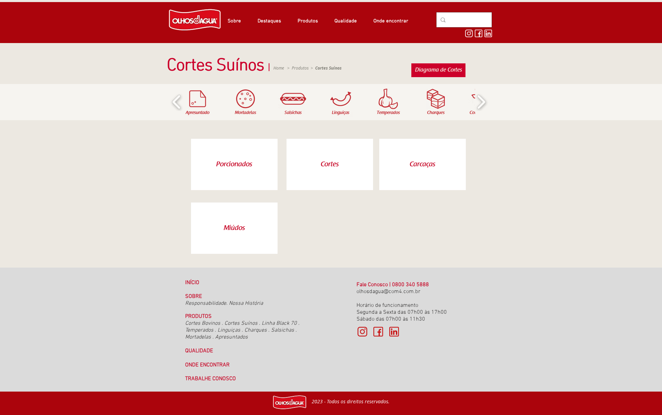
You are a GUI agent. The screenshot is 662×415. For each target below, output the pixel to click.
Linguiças (229, 330)
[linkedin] (488, 33)
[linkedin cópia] (394, 331)
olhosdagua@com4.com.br (388, 291)
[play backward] (176, 102)
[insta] (469, 33)
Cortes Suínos (241, 323)
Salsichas (282, 330)
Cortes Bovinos (203, 323)
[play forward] (481, 102)
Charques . (257, 330)
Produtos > (317, 68)
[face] (478, 33)
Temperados (199, 330)
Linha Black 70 (279, 323)
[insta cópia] (362, 331)
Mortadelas (198, 337)
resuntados (234, 337)
